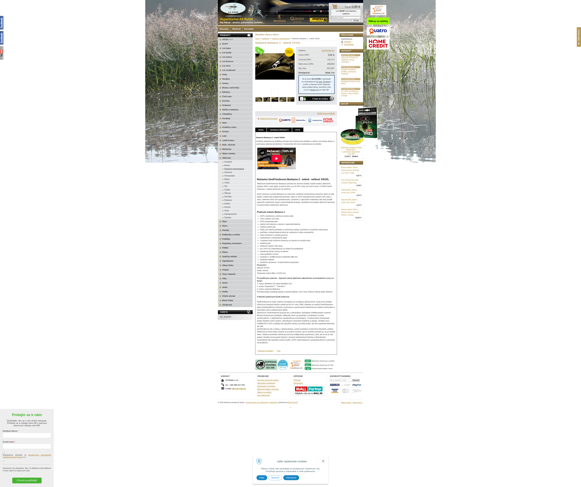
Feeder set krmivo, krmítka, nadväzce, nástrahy (348, 72)
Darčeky (226, 101)
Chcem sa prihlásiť (27, 480)
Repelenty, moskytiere (232, 243)
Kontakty (249, 29)
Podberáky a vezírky (231, 235)
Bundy (227, 165)
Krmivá (225, 132)
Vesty (226, 211)
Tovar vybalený (228, 274)
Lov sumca (227, 57)
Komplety (228, 162)
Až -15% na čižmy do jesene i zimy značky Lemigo (349, 93)
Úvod (257, 38)
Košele (227, 204)
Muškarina (226, 149)
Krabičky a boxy (229, 127)
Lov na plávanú (228, 70)
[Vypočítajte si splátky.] (291, 122)
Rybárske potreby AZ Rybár (233, 8)
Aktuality (224, 29)
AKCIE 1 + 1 (227, 39)
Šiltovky (227, 193)
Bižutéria (226, 92)
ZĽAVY (225, 44)
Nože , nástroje (228, 145)
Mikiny (227, 179)
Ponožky (227, 197)
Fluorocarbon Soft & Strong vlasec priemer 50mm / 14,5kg (350, 212)
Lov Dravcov (227, 61)
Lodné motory (228, 140)
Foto (297, 130)
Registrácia (349, 44)
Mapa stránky (346, 402)
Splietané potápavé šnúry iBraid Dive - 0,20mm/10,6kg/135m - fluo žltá (351, 151)
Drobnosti (226, 105)
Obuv (224, 123)
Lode (224, 136)
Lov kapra (226, 48)
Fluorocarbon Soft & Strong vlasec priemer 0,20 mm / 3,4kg (350, 170)
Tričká (226, 183)
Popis (260, 130)
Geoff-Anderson (328, 50)
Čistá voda (226, 96)
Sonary (225, 83)
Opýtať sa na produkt (326, 113)
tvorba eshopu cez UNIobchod (257, 402)
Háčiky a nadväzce (230, 110)
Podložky (226, 239)
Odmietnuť (291, 477)
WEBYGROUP (292, 402)
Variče (225, 283)
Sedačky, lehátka (229, 257)
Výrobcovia (227, 305)
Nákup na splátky (264, 392)
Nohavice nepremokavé (281, 38)
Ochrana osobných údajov (268, 380)
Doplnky (227, 217)
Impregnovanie (230, 214)
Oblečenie (265, 38)
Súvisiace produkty (279, 130)
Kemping (226, 118)
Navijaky (226, 79)
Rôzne (225, 252)
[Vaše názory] (579, 37)
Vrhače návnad (228, 296)
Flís (225, 186)
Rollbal (225, 248)
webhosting (273, 402)
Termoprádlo (229, 176)
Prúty (224, 75)
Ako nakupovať (263, 395)
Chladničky (227, 114)
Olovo (224, 226)
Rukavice (228, 200)
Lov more (226, 66)
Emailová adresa (10, 431)
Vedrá (224, 287)
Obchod (236, 29)
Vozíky (225, 292)
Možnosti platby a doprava (268, 389)
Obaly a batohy (228, 153)
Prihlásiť (347, 42)
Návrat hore (358, 402)
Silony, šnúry (227, 265)
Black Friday (227, 300)
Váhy (224, 278)
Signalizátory (227, 261)
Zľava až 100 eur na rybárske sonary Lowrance (349, 60)
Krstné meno (8, 442)
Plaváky (225, 230)
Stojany (225, 270)
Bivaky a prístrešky (230, 88)
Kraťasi (227, 207)
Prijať (261, 477)
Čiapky (227, 190)
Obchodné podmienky (266, 383)
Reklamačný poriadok (266, 386)
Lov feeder (226, 53)
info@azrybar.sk (239, 389)
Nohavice (228, 172)
